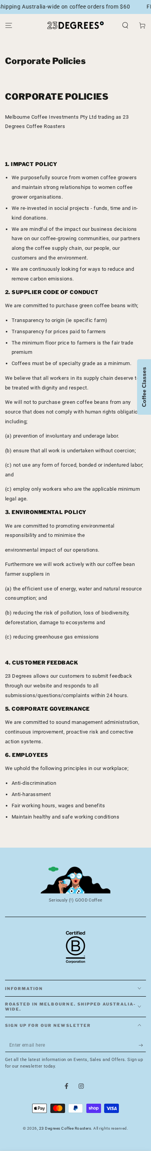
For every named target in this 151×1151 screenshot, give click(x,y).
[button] (125, 25)
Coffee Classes (144, 387)
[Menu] (8, 25)
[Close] (139, 1082)
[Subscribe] (142, 1045)
